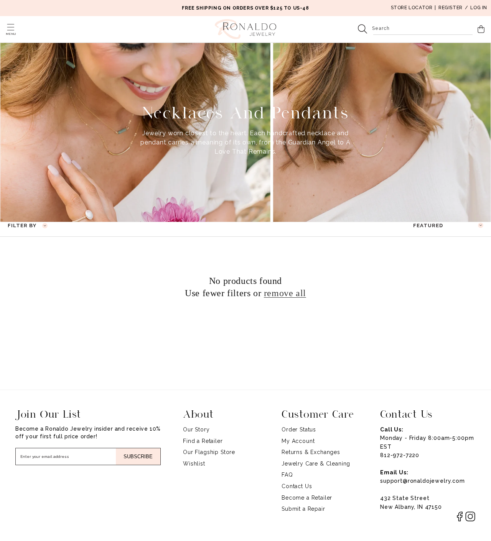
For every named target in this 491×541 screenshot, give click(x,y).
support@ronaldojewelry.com (422, 481)
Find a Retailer (203, 441)
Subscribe (138, 456)
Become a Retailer (307, 498)
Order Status (299, 429)
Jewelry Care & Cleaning (316, 464)
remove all (285, 293)
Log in (478, 7)
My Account (298, 441)
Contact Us (297, 486)
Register (450, 7)
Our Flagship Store (209, 452)
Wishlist (194, 464)
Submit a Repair (303, 509)
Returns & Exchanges (311, 452)
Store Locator (412, 7)
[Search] (362, 29)
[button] (11, 27)
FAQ (287, 475)
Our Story (196, 429)
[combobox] (423, 29)
